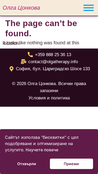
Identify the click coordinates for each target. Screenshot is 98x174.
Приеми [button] (71, 163)
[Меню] (88, 8)
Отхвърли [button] (26, 163)
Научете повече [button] (42, 149)
